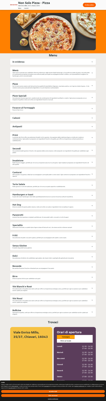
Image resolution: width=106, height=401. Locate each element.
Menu (19, 8)
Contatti (26, 8)
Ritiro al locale (65, 341)
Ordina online (89, 5)
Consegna (66, 337)
